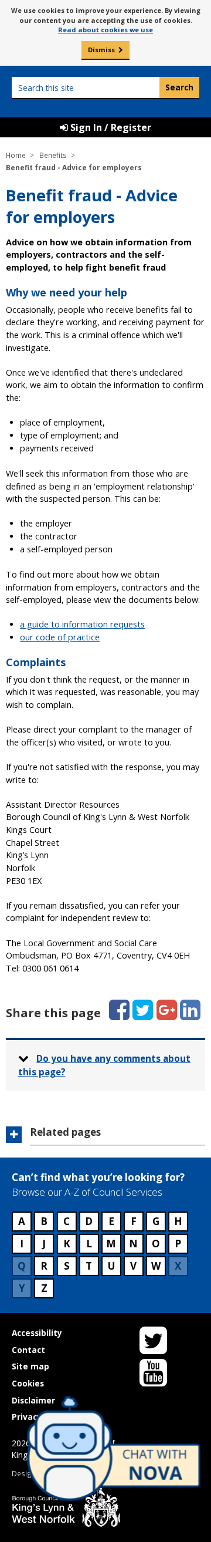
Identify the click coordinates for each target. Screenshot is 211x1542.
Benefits (53, 155)
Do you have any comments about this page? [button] (104, 1065)
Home (16, 155)
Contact (28, 1349)
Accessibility (37, 1332)
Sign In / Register (109, 127)
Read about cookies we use (105, 29)
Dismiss (101, 49)
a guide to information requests (82, 624)
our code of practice (60, 637)
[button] (105, 1136)
